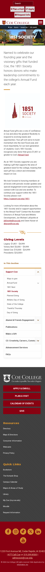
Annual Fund (23, 155)
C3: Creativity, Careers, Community (22, 341)
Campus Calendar (10, 482)
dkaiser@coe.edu (11, 224)
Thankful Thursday (14, 308)
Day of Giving (12, 313)
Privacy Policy (8, 453)
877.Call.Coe (14, 554)
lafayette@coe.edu (12, 221)
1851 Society (33, 27)
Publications (11, 327)
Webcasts (7, 447)
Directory (6, 429)
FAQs (8, 354)
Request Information (11, 513)
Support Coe (24, 27)
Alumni (16, 27)
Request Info (23, 15)
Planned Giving (13, 296)
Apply (31, 9)
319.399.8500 (30, 554)
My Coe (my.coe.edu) (11, 500)
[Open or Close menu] (38, 272)
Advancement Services (17, 347)
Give (22, 411)
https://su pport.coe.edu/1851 (17, 199)
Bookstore (7, 470)
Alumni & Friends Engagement (20, 320)
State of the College (15, 304)
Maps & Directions (10, 435)
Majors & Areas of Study (13, 488)
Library (5, 494)
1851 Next (11, 287)
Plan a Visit (18, 9)
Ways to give (12, 279)
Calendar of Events (22, 403)
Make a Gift (11, 334)
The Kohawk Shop (10, 476)
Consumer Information (12, 441)
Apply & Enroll (21, 388)
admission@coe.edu (22, 558)
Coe (10, 27)
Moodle (6, 506)
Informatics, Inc (22, 565)
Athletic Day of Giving (15, 300)
